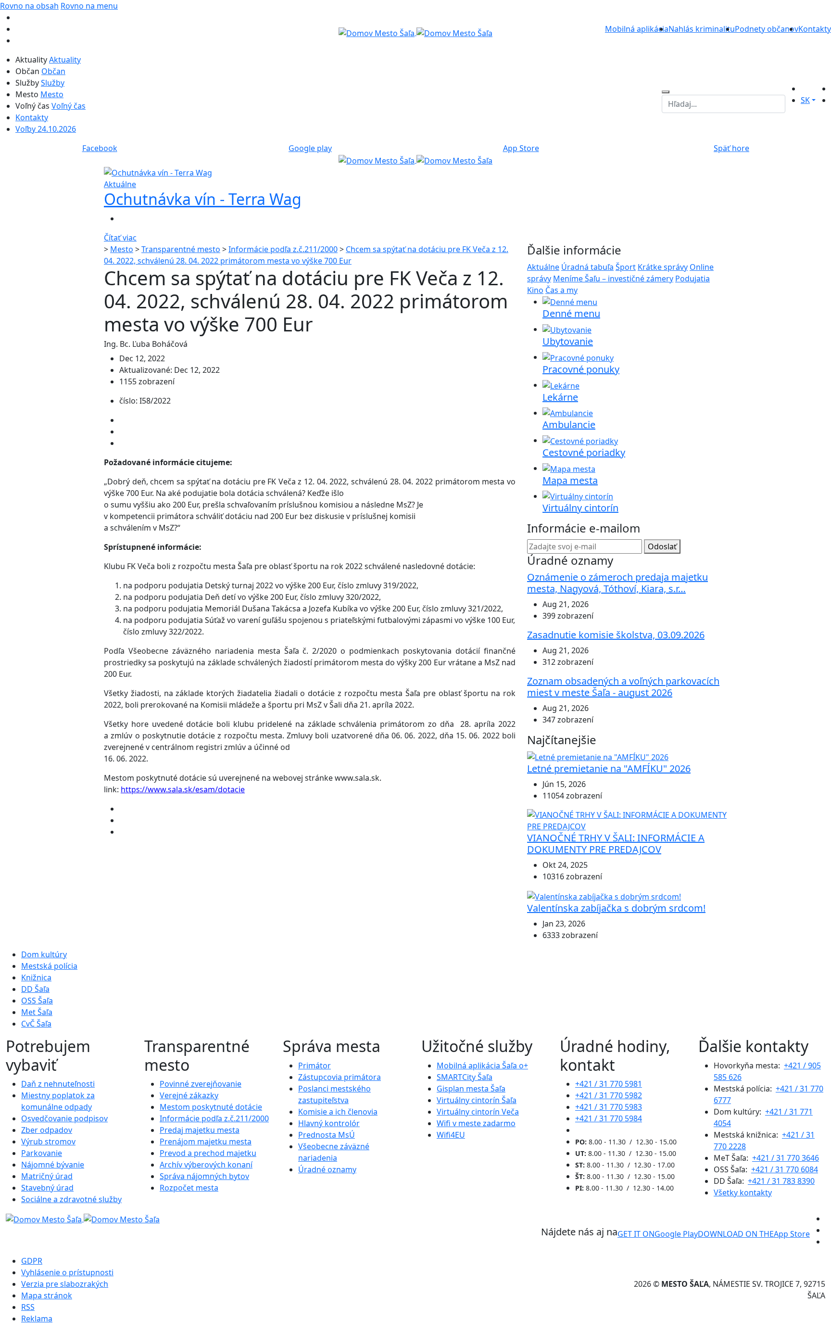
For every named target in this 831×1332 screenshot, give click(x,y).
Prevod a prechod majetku (208, 1153)
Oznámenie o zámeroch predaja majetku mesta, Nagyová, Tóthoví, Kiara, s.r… (617, 583)
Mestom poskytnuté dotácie (211, 1107)
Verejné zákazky (189, 1095)
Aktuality (65, 59)
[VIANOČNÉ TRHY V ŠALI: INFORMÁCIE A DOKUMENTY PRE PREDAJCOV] (627, 820)
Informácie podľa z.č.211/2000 (283, 249)
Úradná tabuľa (587, 267)
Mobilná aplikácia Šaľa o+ (482, 1065)
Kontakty (814, 29)
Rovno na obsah (29, 5)
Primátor (314, 1065)
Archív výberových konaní (206, 1164)
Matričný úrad (47, 1176)
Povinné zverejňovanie (200, 1083)
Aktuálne (543, 267)
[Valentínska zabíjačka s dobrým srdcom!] (604, 895)
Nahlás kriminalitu (701, 29)
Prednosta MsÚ (326, 1134)
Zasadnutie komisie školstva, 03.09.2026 (616, 634)
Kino (535, 290)
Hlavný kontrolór (329, 1123)
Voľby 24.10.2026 (45, 129)
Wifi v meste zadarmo (476, 1123)
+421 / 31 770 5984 (608, 1118)
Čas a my (561, 290)
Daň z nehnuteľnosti (58, 1083)
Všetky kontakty (743, 1192)
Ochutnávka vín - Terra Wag (203, 199)
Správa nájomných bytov (204, 1176)
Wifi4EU (451, 1134)
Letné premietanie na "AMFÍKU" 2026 (609, 768)
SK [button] (805, 100)
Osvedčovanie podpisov (64, 1118)
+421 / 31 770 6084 (784, 1169)
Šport (626, 267)
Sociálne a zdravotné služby (71, 1199)
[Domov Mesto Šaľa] (415, 159)
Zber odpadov (46, 1130)
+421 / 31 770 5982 (608, 1095)
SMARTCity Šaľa (464, 1077)
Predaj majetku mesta (199, 1130)
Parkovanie (41, 1153)
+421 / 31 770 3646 (785, 1158)
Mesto (51, 94)
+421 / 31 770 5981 (608, 1083)
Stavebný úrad (47, 1187)
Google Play (657, 1234)
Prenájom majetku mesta (206, 1141)
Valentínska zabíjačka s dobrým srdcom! (616, 907)
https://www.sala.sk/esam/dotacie (183, 789)
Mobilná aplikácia (636, 29)
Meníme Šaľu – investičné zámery (613, 278)
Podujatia (692, 278)
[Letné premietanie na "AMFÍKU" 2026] (597, 756)
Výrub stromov (48, 1141)
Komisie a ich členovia (338, 1111)
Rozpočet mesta (189, 1187)
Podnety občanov (766, 29)
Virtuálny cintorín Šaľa (476, 1100)
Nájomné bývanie (52, 1164)
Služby (52, 82)
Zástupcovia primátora (339, 1077)
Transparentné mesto (180, 249)
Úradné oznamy (327, 1169)
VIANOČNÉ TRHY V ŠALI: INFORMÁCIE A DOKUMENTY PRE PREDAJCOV (616, 843)
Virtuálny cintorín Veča (478, 1111)
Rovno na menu (89, 5)
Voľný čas (68, 106)
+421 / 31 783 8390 (781, 1181)
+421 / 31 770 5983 (608, 1107)
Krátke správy (663, 267)
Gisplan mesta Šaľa (471, 1088)
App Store (754, 1234)
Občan (53, 71)
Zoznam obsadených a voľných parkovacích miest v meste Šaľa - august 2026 (623, 686)
